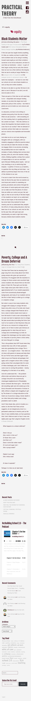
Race (11, 658)
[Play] (4, 541)
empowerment (21, 647)
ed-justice (22, 643)
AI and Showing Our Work (11, 500)
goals (15, 649)
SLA (22, 660)
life (2, 654)
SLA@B (3, 663)
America (22, 641)
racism (15, 658)
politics (4, 656)
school (24, 658)
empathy (16, 647)
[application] (14, 541)
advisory (16, 641)
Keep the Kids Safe (9, 502)
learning (23, 652)
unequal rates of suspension (12, 75)
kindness (13, 652)
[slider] (19, 540)
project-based (5, 658)
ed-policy (4, 645)
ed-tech (20, 645)
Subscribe (23, 684)
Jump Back (22, 541)
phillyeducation (20, 654)
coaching (7, 643)
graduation (19, 649)
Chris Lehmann (11, 597)
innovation (4, 652)
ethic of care (7, 649)
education (4, 647)
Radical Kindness (8, 513)
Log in (3, 697)
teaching (21, 663)
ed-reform (12, 645)
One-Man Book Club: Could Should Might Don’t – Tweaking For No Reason (15, 588)
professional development (14, 656)
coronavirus (13, 643)
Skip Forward (25, 541)
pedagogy (7, 654)
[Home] (3, 27)
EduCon (10, 647)
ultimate (8, 665)
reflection (20, 658)
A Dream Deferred (7, 421)
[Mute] (16, 541)
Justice (9, 652)
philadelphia (13, 654)
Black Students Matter (14, 39)
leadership (18, 652)
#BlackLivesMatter (6, 641)
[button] (14, 558)
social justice (8, 663)
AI (19, 641)
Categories (5, 624)
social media (14, 663)
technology (4, 665)
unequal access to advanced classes (13, 77)
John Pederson (11, 603)
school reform (16, 661)
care (3, 643)
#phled (12, 641)
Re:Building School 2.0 (18, 536)
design (18, 643)
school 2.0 (7, 660)
